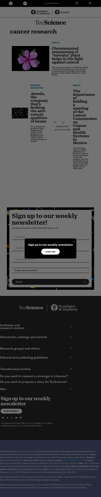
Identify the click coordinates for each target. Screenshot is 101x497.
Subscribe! (50, 251)
